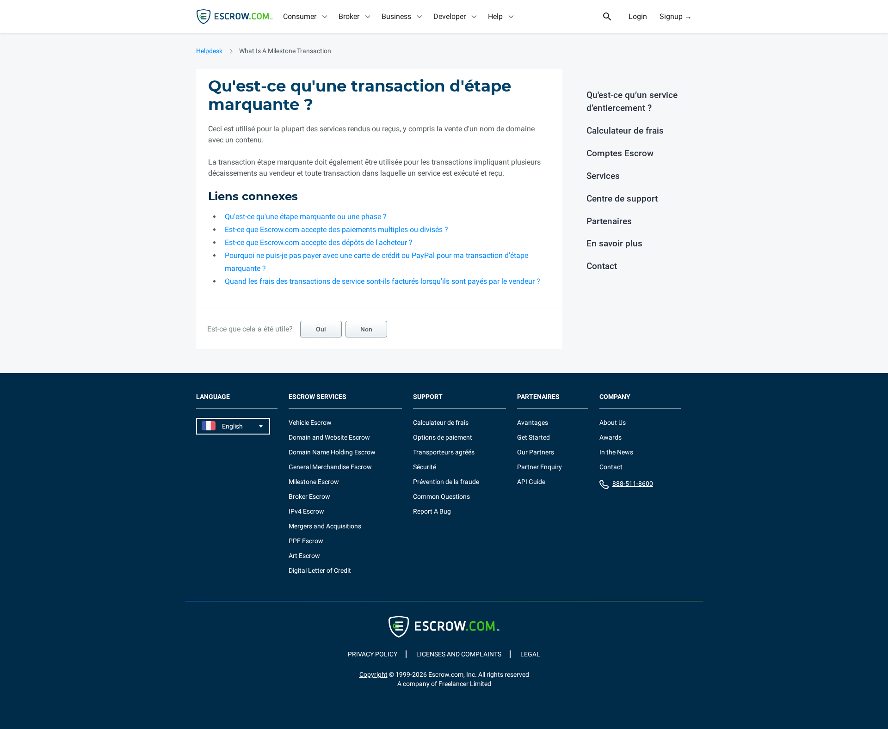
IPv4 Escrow (306, 511)
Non (366, 329)
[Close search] (612, 16)
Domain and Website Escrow (329, 437)
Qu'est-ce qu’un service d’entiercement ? (632, 101)
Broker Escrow (309, 496)
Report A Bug (432, 511)
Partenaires (609, 221)
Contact (601, 266)
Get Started (533, 437)
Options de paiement (442, 437)
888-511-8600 (632, 483)
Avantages (532, 422)
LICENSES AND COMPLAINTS (458, 654)
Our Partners (535, 452)
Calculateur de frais (625, 130)
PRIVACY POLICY (372, 654)
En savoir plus (614, 243)
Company (614, 396)
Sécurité (424, 467)
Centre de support (622, 198)
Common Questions (441, 496)
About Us (612, 422)
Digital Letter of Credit (320, 570)
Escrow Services (317, 396)
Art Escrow (304, 555)
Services (603, 176)
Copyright (373, 674)
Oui (321, 329)
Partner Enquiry (539, 467)
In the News (616, 452)
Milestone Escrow (314, 481)
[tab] (306, 16)
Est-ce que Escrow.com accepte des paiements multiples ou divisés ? (336, 229)
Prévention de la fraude (446, 481)
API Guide (531, 481)
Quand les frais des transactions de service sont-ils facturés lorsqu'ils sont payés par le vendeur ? (382, 281)
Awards (610, 437)
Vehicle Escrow (310, 422)
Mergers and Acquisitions (325, 526)
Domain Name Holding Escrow (332, 452)
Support (428, 396)
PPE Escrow (306, 541)
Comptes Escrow (620, 153)
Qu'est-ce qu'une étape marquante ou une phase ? (306, 216)
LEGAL (530, 654)
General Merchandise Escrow (330, 467)
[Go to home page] (234, 16)
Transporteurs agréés (444, 452)
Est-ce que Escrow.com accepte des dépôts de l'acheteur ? (319, 242)
